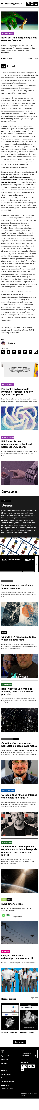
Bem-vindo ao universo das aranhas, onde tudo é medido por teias (17, 691)
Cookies (4, 1078)
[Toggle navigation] (36, 4)
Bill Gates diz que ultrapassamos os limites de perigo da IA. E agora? (17, 444)
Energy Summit (17, 916)
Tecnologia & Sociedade (8, 790)
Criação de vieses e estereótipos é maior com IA (17, 957)
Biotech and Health (7, 581)
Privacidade (5, 1085)
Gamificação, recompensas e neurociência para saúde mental (19, 744)
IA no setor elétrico (12, 903)
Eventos (4, 1070)
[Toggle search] (28, 4)
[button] (36, 563)
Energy (4, 899)
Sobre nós (4, 1059)
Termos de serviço (7, 1088)
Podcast (4, 632)
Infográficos (5, 951)
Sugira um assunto (7, 1081)
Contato (4, 1063)
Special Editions (6, 1056)
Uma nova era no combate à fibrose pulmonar (17, 586)
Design (7, 505)
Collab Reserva (6, 1074)
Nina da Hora (7, 58)
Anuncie (4, 1067)
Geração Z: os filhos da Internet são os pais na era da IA (19, 796)
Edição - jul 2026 (6, 500)
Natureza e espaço (7, 684)
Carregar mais (19, 1042)
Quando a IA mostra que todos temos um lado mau (18, 638)
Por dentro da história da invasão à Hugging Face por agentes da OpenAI (17, 392)
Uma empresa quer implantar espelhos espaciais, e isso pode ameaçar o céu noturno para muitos (19, 850)
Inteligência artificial (8, 33)
